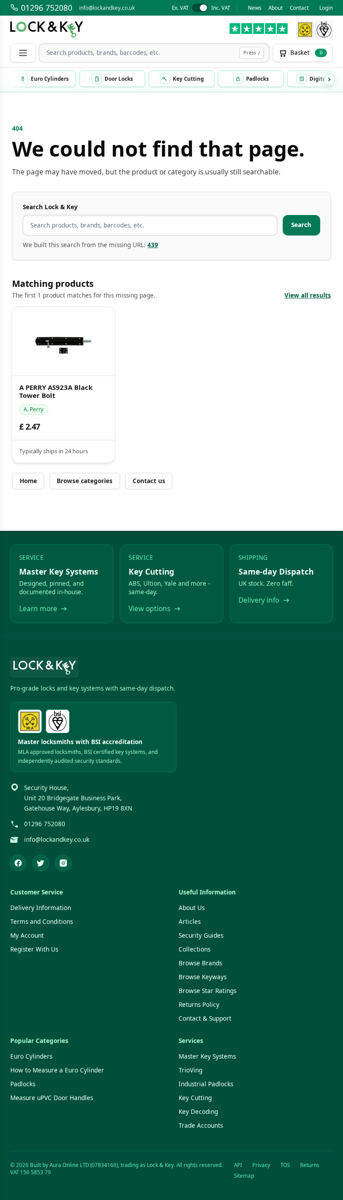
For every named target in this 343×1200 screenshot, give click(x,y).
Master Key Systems (207, 1056)
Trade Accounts (201, 1125)
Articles (190, 922)
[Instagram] (63, 863)
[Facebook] (18, 863)
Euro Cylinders (31, 1056)
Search (301, 225)
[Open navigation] (22, 52)
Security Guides (201, 935)
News (255, 7)
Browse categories (85, 481)
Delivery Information (40, 908)
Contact (299, 7)
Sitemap (244, 1175)
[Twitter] (41, 863)
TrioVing (190, 1070)
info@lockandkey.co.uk (107, 7)
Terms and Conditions (41, 922)
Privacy (261, 1165)
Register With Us (34, 949)
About (275, 7)
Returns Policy (199, 1005)
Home (28, 481)
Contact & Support (205, 1018)
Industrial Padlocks (206, 1084)
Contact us (149, 481)
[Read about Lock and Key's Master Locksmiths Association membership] (305, 29)
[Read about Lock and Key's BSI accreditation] (324, 29)
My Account (27, 935)
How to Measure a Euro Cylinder (57, 1070)
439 (152, 245)
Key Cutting (195, 1098)
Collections (194, 949)
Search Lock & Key (50, 207)
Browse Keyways (202, 977)
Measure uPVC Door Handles (51, 1098)
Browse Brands (200, 963)
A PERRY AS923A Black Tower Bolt (55, 391)
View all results (307, 295)
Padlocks (22, 1084)
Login (326, 7)
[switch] (201, 8)
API (238, 1165)
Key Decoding (198, 1112)
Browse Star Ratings (207, 991)
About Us (192, 908)
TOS (285, 1165)
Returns (309, 1165)
